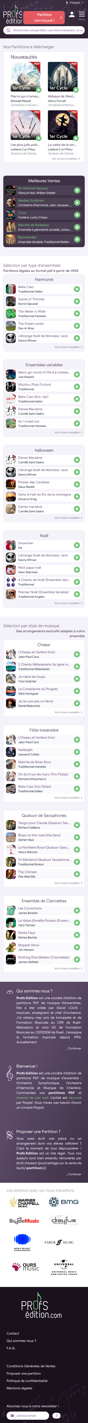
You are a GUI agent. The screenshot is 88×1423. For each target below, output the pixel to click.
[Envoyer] (56, 1416)
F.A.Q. (11, 1348)
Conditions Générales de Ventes (31, 1366)
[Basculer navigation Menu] (82, 14)
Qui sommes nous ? (21, 1341)
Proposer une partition (24, 1374)
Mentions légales (19, 1388)
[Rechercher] (8, 31)
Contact (13, 1333)
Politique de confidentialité (27, 1381)
